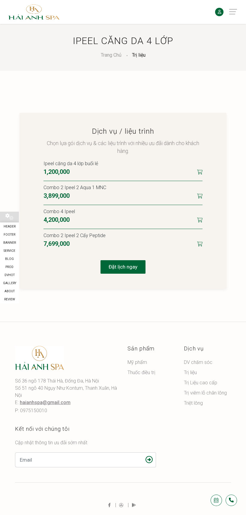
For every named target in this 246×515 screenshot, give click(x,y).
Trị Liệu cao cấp (200, 383)
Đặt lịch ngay (123, 267)
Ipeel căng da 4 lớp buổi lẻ (71, 163)
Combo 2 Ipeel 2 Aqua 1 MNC (75, 187)
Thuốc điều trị (141, 372)
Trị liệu (139, 55)
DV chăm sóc (198, 362)
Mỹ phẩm (137, 362)
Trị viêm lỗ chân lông (205, 393)
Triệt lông (193, 403)
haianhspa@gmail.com (45, 402)
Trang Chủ (111, 55)
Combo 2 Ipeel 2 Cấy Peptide (75, 235)
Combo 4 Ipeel (59, 211)
